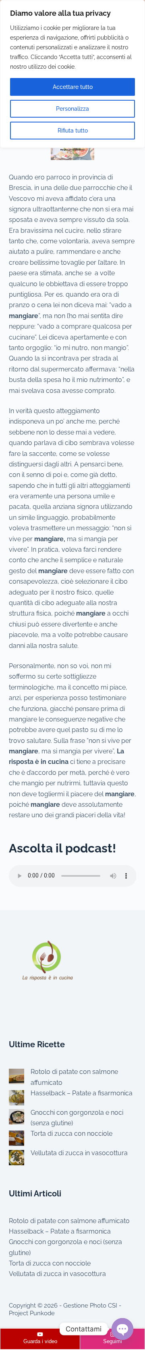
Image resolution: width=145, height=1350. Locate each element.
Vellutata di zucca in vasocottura (79, 1153)
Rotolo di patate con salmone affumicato (69, 1221)
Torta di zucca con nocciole (71, 1133)
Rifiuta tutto (73, 130)
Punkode (42, 1313)
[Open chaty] (122, 1329)
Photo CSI (103, 1305)
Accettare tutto (73, 87)
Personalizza (72, 108)
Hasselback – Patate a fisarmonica (82, 1093)
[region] (72, 74)
